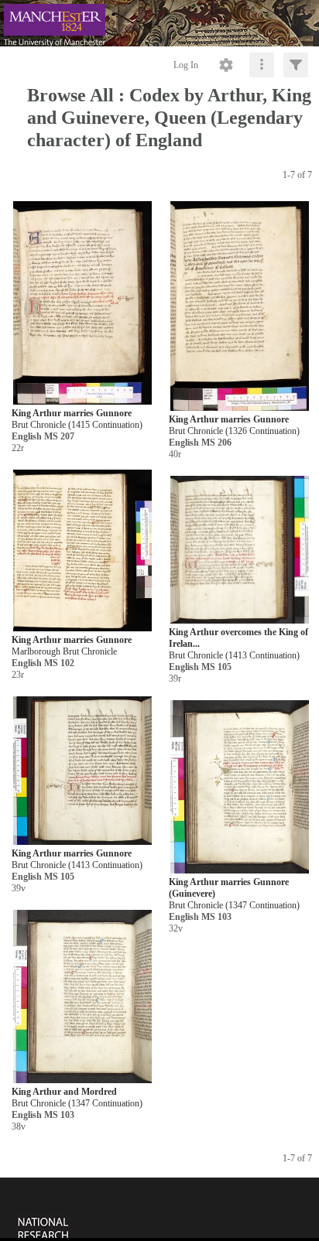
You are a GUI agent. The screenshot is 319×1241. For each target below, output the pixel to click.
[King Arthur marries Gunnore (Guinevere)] (239, 787)
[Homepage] (159, 23)
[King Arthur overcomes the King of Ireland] (239, 550)
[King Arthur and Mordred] (82, 996)
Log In (185, 65)
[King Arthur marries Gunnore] (82, 303)
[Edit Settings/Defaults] (226, 65)
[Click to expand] (295, 65)
